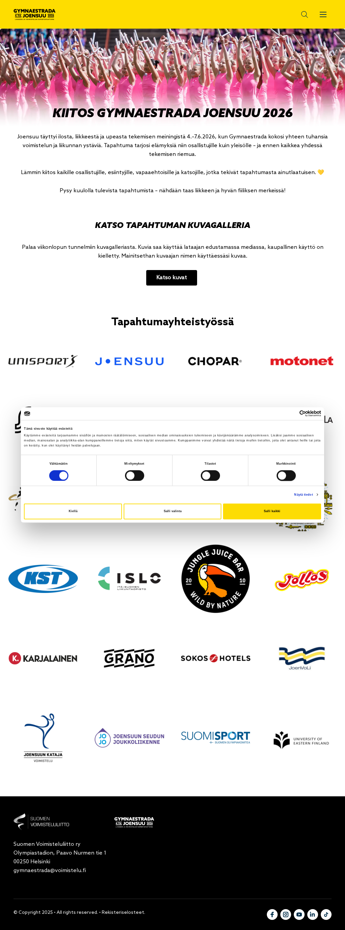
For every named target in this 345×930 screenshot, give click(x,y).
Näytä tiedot (303, 494)
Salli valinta (173, 511)
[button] (299, 14)
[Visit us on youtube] (299, 914)
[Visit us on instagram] (285, 914)
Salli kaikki (272, 511)
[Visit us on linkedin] (312, 914)
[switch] (134, 475)
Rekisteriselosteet (123, 913)
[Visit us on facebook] (272, 914)
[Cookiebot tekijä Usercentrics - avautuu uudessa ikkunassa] (291, 413)
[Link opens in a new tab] (43, 361)
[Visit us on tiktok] (326, 914)
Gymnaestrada (34, 14)
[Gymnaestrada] (41, 821)
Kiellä (73, 511)
